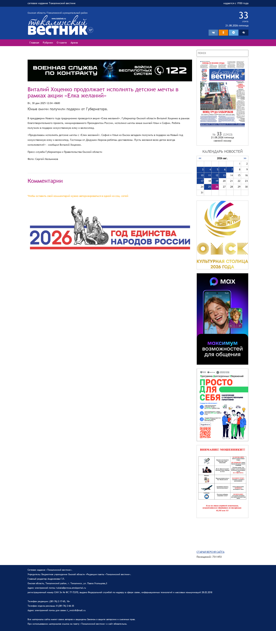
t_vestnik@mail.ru (76, 610)
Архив (74, 42)
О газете (62, 42)
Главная (34, 42)
